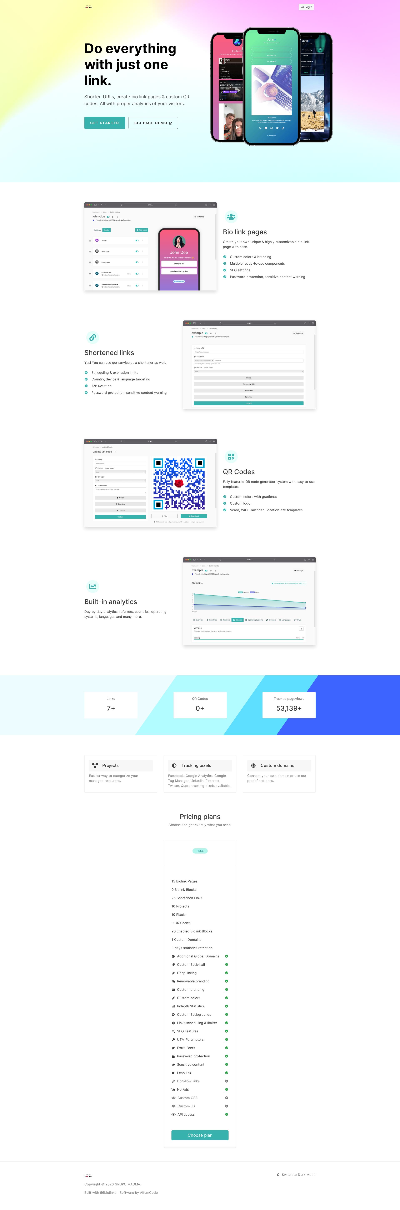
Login (308, 7)
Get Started (104, 123)
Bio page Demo (151, 123)
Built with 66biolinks (100, 1192)
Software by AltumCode (139, 1192)
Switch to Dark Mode (298, 1175)
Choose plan (200, 1135)
